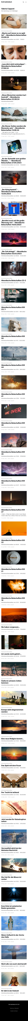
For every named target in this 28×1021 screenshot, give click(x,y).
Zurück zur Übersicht (14, 1008)
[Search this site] (23, 2)
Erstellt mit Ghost (14, 1010)
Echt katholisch (6, 2)
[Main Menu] (26, 2)
